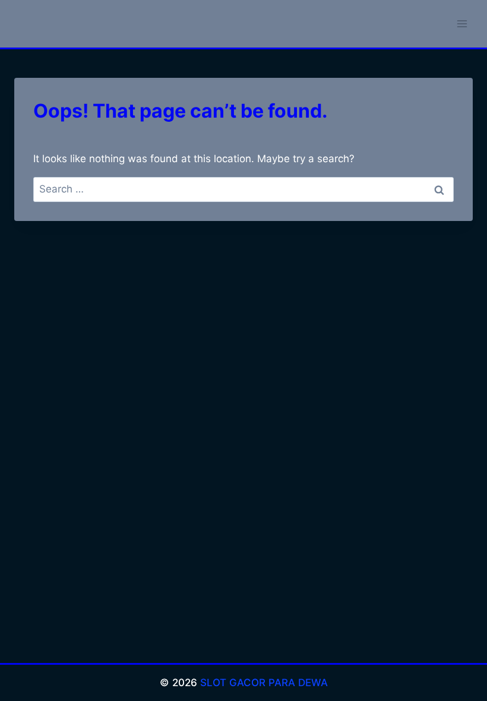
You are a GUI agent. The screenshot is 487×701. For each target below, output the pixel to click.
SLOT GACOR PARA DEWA (264, 683)
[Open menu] (462, 23)
